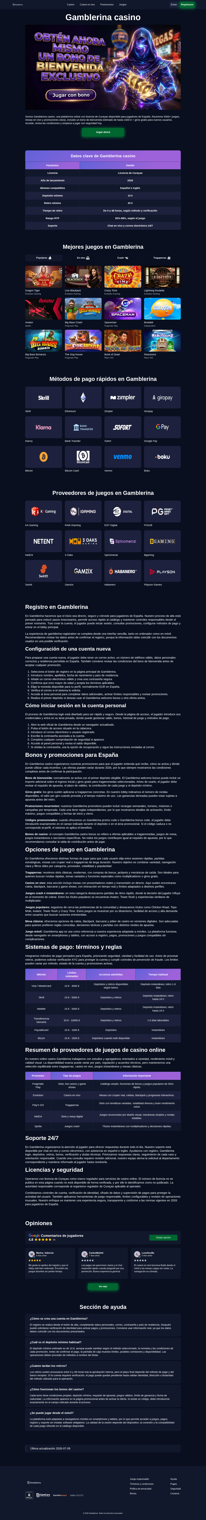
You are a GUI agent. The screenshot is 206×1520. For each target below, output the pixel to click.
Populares (41, 258)
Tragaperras (159, 258)
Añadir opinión (163, 1237)
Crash (120, 258)
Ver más (103, 1286)
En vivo (81, 258)
